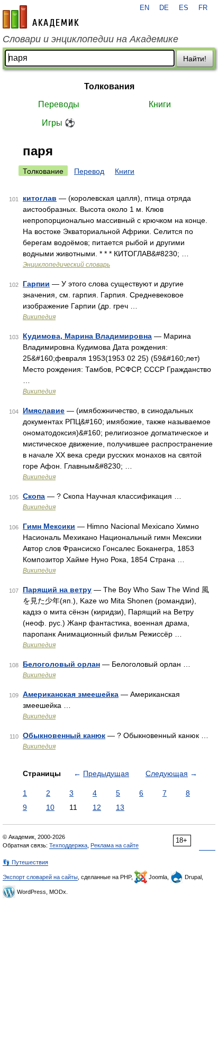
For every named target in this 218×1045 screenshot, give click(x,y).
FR (202, 8)
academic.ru (41, 17)
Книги (160, 104)
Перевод (89, 171)
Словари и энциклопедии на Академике (90, 39)
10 (50, 807)
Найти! (194, 58)
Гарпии (36, 283)
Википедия (39, 317)
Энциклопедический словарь (66, 264)
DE (164, 8)
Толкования (109, 86)
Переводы (58, 104)
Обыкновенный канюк (64, 735)
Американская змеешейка (71, 694)
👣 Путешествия (25, 862)
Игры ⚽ (58, 122)
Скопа (34, 496)
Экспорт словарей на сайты (40, 877)
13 (120, 807)
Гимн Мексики (49, 526)
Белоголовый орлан (61, 664)
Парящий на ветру (57, 589)
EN (144, 8)
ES (183, 8)
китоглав (40, 198)
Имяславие (44, 410)
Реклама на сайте (114, 845)
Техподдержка (68, 845)
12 (97, 807)
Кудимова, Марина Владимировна (87, 336)
